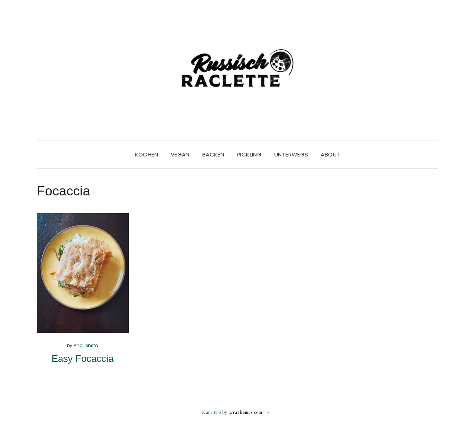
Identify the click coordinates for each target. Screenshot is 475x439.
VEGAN (180, 154)
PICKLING (249, 154)
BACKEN (213, 154)
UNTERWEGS (291, 154)
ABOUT (330, 154)
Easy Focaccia (83, 358)
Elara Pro (211, 412)
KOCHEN (146, 154)
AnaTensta (85, 345)
